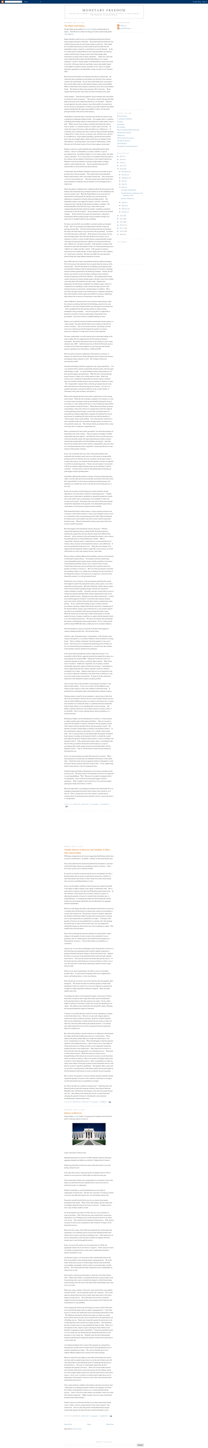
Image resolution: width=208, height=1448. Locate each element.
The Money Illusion (123, 141)
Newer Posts (68, 1424)
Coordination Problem (124, 119)
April (123, 202)
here (72, 34)
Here (66, 34)
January (124, 212)
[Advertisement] (82, 828)
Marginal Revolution (124, 132)
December (125, 171)
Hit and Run (121, 127)
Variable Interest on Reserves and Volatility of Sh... (132, 194)
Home (89, 1424)
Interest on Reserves (73, 1112)
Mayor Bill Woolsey (124, 28)
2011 (122, 228)
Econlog (120, 121)
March (124, 205)
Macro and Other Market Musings (128, 130)
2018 (122, 162)
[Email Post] (66, 806)
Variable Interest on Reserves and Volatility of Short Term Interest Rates (87, 851)
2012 (122, 225)
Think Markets (122, 143)
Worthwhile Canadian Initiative (127, 146)
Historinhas (121, 124)
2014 (122, 219)
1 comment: (102, 1102)
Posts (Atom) (77, 1429)
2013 (122, 222)
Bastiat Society (122, 116)
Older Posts (110, 1424)
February (125, 209)
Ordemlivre (121, 135)
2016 (122, 169)
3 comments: (103, 1416)
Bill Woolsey (122, 26)
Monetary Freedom (104, 10)
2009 (122, 234)
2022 (122, 156)
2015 (122, 216)
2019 (122, 159)
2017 (122, 166)
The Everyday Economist (125, 138)
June (123, 184)
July (123, 181)
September (125, 178)
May (123, 187)
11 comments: (104, 804)
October (124, 175)
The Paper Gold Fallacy (74, 25)
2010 (122, 231)
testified (76, 1116)
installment (88, 29)
